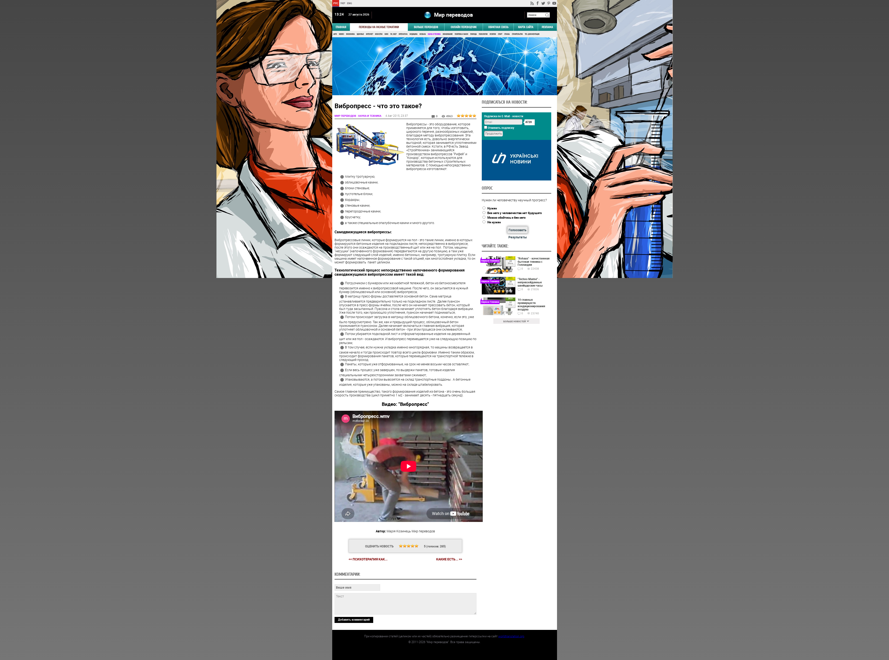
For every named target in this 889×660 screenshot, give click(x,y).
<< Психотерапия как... (368, 559)
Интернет (369, 34)
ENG (349, 3)
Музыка (422, 34)
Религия (493, 34)
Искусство (378, 34)
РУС (335, 3)
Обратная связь (498, 27)
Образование (448, 34)
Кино (386, 34)
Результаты (517, 237)
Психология (483, 34)
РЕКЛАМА (547, 27)
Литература (403, 34)
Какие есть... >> (449, 559)
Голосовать (517, 230)
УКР (342, 3)
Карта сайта (525, 27)
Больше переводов (426, 27)
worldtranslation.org (511, 636)
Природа (473, 34)
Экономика (350, 34)
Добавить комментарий (354, 619)
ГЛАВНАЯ (341, 27)
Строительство (517, 34)
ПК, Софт (393, 34)
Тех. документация (532, 34)
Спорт (500, 34)
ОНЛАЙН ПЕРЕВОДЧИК (463, 27)
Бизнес (341, 34)
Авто (335, 34)
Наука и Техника (434, 34)
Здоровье (360, 34)
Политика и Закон (461, 34)
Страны (507, 34)
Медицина (413, 34)
